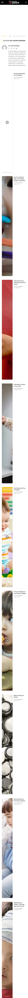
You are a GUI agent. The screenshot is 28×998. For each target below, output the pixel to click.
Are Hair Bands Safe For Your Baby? (19, 74)
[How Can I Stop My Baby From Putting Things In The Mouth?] (7, 226)
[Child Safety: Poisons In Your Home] (7, 433)
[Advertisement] (14, 20)
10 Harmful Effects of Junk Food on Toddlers (20, 592)
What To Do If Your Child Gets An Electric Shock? (20, 282)
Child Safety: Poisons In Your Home (19, 385)
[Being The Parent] (14, 2)
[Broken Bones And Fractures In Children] (7, 848)
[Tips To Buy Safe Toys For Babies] (7, 537)
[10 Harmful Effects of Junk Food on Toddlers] (7, 641)
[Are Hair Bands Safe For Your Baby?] (7, 122)
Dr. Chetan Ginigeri (13, 45)
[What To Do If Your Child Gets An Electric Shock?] (7, 330)
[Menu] (2, 2)
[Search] (26, 2)
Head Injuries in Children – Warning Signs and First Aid (19, 904)
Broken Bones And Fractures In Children (19, 800)
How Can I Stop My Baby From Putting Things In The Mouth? (19, 178)
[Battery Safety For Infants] (7, 744)
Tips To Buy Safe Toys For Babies (19, 489)
